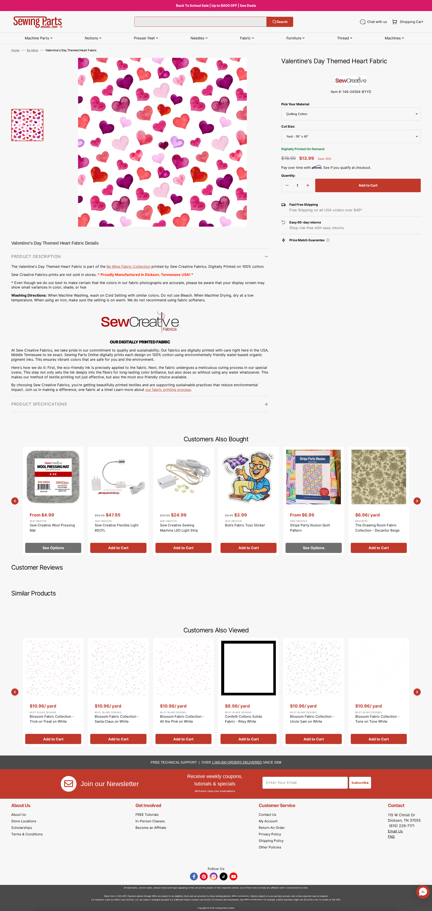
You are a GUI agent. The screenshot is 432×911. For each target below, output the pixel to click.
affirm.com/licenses (253, 899)
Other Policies (270, 847)
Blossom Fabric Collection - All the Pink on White (182, 719)
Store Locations (23, 821)
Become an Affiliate (150, 827)
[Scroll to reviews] (351, 70)
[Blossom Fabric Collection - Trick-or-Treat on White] (53, 692)
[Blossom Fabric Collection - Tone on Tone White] (379, 692)
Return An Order (272, 827)
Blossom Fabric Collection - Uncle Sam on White (312, 719)
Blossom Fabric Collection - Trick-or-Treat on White (52, 719)
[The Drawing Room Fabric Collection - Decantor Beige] (379, 501)
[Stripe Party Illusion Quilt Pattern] (313, 501)
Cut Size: (288, 126)
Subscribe (360, 783)
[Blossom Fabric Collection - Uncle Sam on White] (313, 692)
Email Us (395, 831)
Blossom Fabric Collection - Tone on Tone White (377, 719)
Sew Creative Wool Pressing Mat (52, 527)
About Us (18, 814)
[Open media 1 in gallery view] (258, 68)
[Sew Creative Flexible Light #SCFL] (118, 501)
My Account (268, 821)
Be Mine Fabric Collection (128, 266)
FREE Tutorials (147, 814)
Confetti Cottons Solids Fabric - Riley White (243, 719)
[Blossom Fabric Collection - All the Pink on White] (183, 692)
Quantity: (288, 175)
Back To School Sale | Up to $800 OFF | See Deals (216, 5)
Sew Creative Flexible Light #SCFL (116, 527)
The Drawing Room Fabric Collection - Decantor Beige (377, 527)
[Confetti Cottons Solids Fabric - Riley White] (248, 692)
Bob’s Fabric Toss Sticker (245, 525)
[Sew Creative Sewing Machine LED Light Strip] (183, 501)
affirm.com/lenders (240, 896)
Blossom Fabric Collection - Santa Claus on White (117, 719)
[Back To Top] (425, 904)
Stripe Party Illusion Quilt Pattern (310, 527)
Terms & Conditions (27, 834)
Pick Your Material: (295, 104)
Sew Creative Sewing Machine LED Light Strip (179, 527)
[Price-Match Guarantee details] (328, 240)
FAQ (391, 836)
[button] (406, 22)
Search (282, 22)
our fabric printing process (168, 389)
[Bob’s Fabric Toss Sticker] (248, 501)
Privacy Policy (270, 834)
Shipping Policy (271, 841)
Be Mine (32, 50)
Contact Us (267, 814)
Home (15, 50)
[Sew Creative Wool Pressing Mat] (53, 501)
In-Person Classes (150, 821)
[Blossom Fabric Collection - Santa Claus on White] (118, 692)
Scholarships (21, 827)
